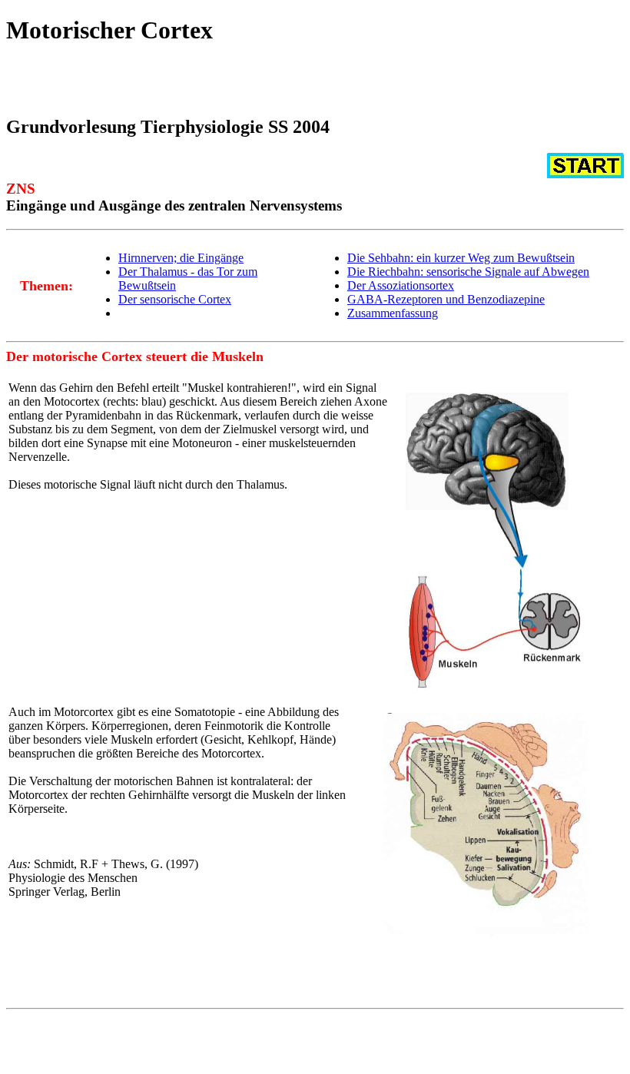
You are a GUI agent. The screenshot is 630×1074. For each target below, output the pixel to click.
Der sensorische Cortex (174, 299)
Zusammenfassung (392, 313)
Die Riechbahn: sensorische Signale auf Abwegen (468, 271)
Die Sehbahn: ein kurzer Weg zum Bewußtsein (461, 257)
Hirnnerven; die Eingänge (181, 257)
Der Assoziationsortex (400, 285)
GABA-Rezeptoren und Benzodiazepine (446, 299)
